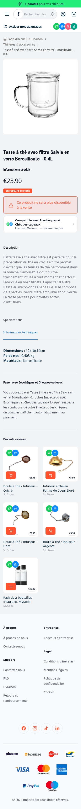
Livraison (9, 687)
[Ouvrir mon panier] (74, 14)
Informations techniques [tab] (20, 332)
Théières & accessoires (19, 44)
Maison (38, 39)
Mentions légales (56, 670)
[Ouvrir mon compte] (63, 14)
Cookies (49, 692)
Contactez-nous (14, 646)
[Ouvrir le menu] (7, 14)
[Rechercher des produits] (52, 14)
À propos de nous (15, 638)
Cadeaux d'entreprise (59, 638)
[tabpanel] (40, 96)
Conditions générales (59, 661)
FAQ (6, 678)
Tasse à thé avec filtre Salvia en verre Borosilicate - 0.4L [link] (38, 52)
